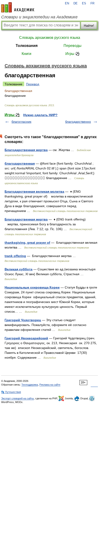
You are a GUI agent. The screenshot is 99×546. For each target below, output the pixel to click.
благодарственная (20, 163)
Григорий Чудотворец (23, 320)
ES (84, 3)
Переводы (73, 46)
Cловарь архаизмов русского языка (49, 38)
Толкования (27, 46)
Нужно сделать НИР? (40, 115)
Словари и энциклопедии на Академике (39, 17)
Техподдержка (29, 384)
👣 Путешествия (11, 392)
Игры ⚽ (72, 54)
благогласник (21, 121)
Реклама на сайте (49, 384)
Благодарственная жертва (26, 150)
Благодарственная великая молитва (34, 191)
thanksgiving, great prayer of (27, 242)
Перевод (32, 84)
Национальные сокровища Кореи (32, 287)
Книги (26, 54)
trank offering (15, 256)
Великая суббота (18, 269)
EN (67, 3)
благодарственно (78, 121)
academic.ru (17, 7)
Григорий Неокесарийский (26, 338)
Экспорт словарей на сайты (17, 398)
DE (75, 3)
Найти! (89, 25)
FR (92, 3)
